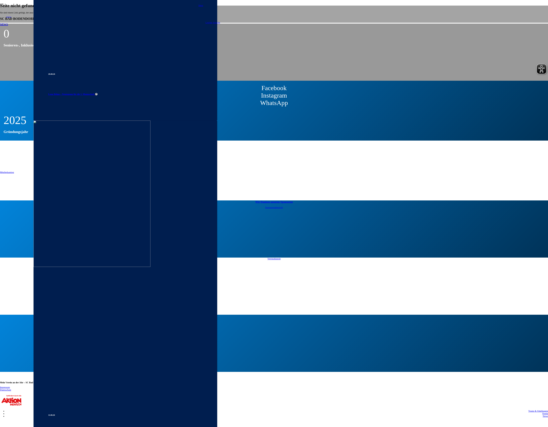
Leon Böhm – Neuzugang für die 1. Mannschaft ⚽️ (73, 94)
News (545, 416)
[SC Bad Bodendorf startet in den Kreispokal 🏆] (92, 266)
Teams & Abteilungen (538, 411)
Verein (545, 413)
